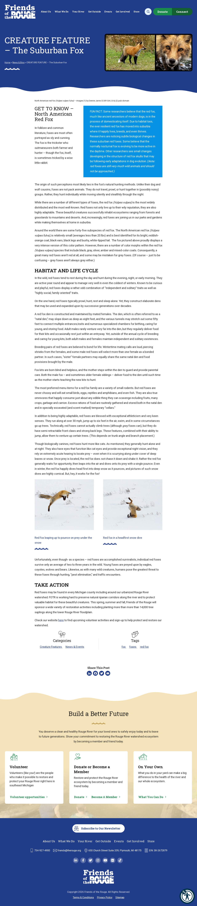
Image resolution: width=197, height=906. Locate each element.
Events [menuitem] (108, 11)
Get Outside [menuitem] (94, 11)
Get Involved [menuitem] (123, 11)
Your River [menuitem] (78, 11)
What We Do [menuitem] (61, 11)
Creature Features (51, 646)
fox (124, 646)
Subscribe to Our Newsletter (100, 828)
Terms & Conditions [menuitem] (83, 897)
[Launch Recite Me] (187, 896)
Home (7, 62)
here (61, 620)
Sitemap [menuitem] (119, 897)
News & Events (75, 646)
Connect (182, 12)
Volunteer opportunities (27, 797)
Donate (162, 12)
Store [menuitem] (136, 11)
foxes (133, 646)
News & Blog (18, 62)
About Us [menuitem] (46, 11)
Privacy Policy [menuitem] (104, 897)
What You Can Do (150, 797)
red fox (144, 646)
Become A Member (104, 797)
